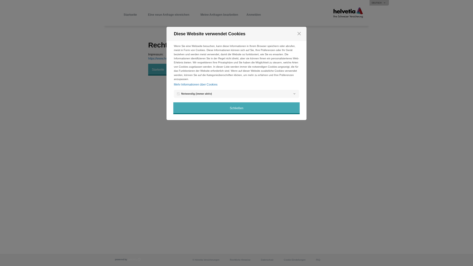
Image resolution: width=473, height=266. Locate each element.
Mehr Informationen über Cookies (195, 84)
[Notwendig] (294, 94)
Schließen (236, 108)
